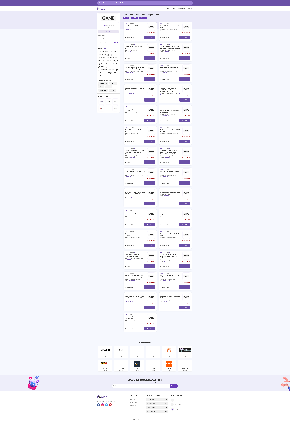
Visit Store (109, 31)
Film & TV (113, 83)
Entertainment (103, 83)
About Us (189, 8)
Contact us (132, 408)
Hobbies (108, 87)
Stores (173, 8)
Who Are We (133, 405)
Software (112, 90)
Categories (181, 8)
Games (101, 87)
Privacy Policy (133, 399)
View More (128, 29)
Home (168, 8)
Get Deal (149, 37)
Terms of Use (133, 402)
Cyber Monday (103, 90)
